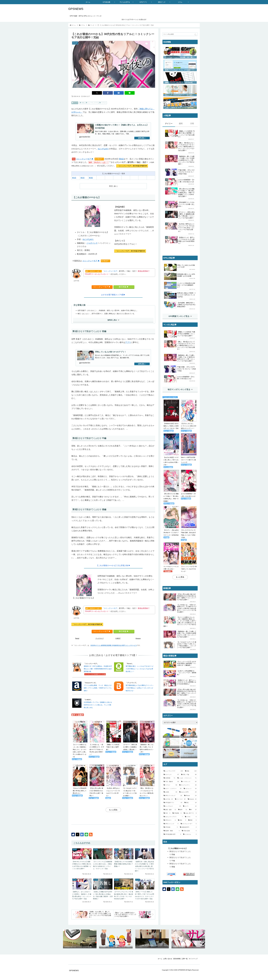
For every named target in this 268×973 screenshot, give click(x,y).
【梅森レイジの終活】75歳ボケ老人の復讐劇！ (113, 735)
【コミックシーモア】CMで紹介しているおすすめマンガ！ (189, 569)
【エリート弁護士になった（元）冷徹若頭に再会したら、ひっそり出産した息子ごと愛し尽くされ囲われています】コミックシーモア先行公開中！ (180, 621)
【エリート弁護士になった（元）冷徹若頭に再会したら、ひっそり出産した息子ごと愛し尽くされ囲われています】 (79, 739)
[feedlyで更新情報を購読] (86, 834)
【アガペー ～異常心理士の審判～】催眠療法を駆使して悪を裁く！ (130, 735)
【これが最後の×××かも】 (177, 848)
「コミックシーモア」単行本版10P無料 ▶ (132, 166)
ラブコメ (103, 102)
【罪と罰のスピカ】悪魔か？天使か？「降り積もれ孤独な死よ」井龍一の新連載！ (171, 497)
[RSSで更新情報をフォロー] (91, 834)
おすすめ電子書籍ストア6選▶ (113, 295)
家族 (83, 102)
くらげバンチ (92, 243)
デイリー (169, 124)
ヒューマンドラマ (93, 102)
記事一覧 (185, 959)
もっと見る (113, 810)
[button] (195, 35)
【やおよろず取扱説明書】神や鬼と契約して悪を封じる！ (79, 779)
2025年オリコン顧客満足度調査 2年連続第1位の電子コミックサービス (113, 645)
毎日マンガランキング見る (179, 389)
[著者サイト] (73, 834)
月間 (192, 124)
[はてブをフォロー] (82, 834)
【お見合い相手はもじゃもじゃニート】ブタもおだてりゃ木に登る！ (113, 780)
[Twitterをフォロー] (77, 834)
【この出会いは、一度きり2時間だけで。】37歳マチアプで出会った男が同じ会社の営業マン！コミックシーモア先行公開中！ (186, 608)
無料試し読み (112, 320)
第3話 (121, 159)
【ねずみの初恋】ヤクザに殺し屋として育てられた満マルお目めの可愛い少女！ (171, 461)
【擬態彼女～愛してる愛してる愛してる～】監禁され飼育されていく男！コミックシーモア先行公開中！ (186, 634)
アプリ (128, 342)
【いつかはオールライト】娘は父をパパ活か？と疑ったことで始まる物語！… (130, 780)
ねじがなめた (103, 149)
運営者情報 (177, 959)
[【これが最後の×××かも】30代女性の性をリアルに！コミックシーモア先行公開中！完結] (119, 93)
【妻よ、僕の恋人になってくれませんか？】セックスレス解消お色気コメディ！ (146, 780)
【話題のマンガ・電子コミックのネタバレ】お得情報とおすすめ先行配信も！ (186, 682)
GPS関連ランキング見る (179, 316)
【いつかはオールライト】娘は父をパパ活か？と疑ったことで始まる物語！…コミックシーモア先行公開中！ (186, 644)
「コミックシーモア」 (102, 271)
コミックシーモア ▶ (84, 159)
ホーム (160, 959)
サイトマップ (193, 959)
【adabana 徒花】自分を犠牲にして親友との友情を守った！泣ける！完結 (171, 426)
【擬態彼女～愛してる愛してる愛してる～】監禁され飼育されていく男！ (146, 737)
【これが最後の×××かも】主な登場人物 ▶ (113, 565)
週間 (181, 124)
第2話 (82, 178)
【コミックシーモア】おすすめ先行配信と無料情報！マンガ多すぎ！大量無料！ (186, 663)
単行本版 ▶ (124, 287)
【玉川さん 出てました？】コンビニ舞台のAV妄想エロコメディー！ (188, 426)
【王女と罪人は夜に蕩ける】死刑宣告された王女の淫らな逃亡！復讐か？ (96, 780)
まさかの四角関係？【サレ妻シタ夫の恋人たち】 (188, 495)
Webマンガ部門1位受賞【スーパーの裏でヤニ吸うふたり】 (188, 460)
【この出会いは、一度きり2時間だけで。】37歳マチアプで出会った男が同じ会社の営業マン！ (97, 738)
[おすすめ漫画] (171, 874)
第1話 (74, 178)
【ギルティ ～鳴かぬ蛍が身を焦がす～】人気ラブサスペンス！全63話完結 (171, 532)
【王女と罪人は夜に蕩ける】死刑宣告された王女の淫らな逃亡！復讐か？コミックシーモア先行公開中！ (186, 596)
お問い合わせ (167, 959)
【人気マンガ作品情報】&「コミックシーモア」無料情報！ (186, 672)
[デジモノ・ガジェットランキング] (189, 874)
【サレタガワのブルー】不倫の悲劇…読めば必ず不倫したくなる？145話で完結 (188, 533)
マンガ (76, 102)
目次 (111, 186)
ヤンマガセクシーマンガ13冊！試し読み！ (171, 568)
